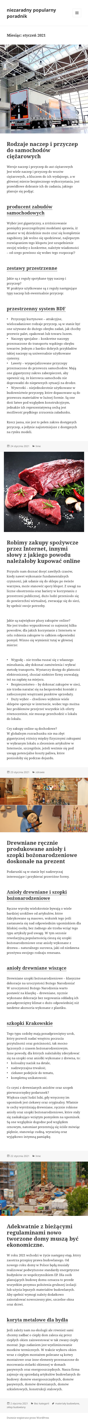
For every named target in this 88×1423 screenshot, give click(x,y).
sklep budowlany (16, 1407)
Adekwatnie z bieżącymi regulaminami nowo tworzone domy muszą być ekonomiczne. (43, 1235)
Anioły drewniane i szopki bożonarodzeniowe (37, 895)
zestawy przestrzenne (32, 268)
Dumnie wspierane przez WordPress (28, 1418)
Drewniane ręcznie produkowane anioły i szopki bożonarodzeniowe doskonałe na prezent (42, 852)
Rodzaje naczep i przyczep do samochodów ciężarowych (42, 150)
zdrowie (40, 772)
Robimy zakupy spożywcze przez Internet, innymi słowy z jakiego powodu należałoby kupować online (43, 552)
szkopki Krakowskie (30, 1023)
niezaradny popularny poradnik (31, 13)
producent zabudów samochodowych (29, 209)
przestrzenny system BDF (36, 308)
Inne (38, 446)
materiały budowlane (67, 1403)
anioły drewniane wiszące (37, 968)
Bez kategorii (41, 1403)
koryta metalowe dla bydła (37, 1320)
